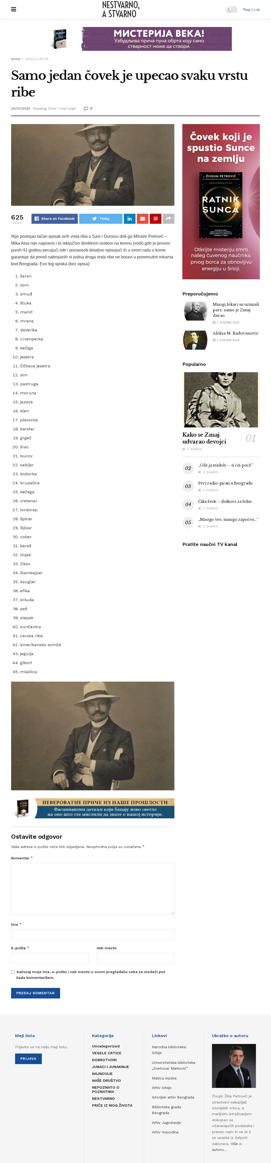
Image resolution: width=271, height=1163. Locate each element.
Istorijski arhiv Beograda (173, 1097)
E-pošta (20, 947)
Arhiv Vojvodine (165, 1132)
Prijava (28, 1059)
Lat (257, 9)
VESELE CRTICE (37, 59)
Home (15, 59)
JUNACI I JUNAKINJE (110, 1067)
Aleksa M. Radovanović (236, 333)
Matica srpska (164, 1078)
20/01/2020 (20, 109)
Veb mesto (107, 948)
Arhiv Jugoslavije (166, 1122)
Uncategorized (106, 1046)
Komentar (22, 857)
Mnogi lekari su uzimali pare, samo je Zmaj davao (236, 310)
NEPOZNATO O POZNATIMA (105, 1089)
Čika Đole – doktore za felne (225, 501)
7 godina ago (227, 322)
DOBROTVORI (104, 1060)
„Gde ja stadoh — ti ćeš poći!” (225, 465)
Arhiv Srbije (161, 1088)
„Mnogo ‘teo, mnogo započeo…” (228, 519)
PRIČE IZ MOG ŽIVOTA (112, 1105)
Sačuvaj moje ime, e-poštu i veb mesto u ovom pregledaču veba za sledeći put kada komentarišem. (90, 975)
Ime (16, 924)
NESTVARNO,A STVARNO (121, 10)
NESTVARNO (103, 1098)
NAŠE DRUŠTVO (106, 1080)
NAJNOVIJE (102, 1073)
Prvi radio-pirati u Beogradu (225, 483)
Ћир (246, 9)
